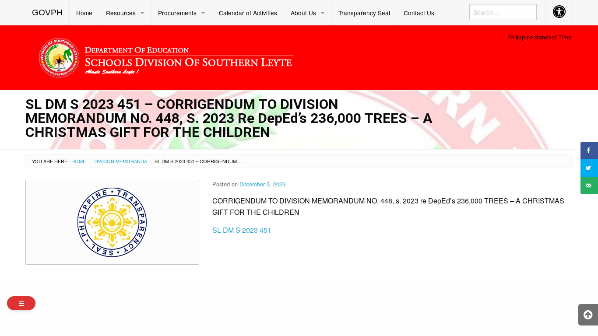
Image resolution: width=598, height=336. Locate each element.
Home (84, 12)
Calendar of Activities (248, 12)
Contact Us (419, 12)
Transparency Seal (364, 12)
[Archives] (21, 303)
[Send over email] (589, 185)
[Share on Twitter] (589, 168)
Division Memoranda (120, 161)
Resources (121, 12)
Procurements (177, 12)
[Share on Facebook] (589, 150)
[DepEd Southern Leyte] (229, 56)
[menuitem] (47, 12)
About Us (303, 12)
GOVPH (47, 12)
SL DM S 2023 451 (241, 230)
